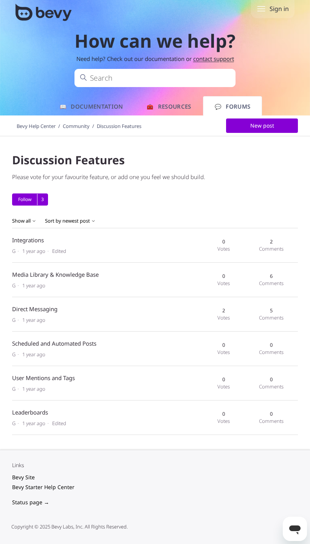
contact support (213, 58)
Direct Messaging (34, 309)
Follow (24, 199)
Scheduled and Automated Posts (54, 343)
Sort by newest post (68, 221)
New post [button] (262, 125)
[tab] (232, 106)
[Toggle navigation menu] (261, 9)
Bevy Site (23, 477)
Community (76, 126)
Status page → (30, 502)
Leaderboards (30, 412)
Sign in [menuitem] (279, 9)
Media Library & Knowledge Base (55, 274)
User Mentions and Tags (43, 378)
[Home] (44, 13)
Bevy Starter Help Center (43, 487)
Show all (22, 221)
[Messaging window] (235, 395)
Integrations (28, 240)
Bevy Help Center (36, 126)
